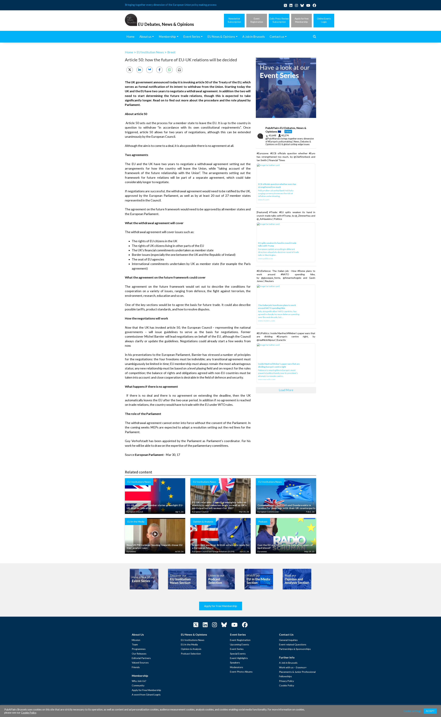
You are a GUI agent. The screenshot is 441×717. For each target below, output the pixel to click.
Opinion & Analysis (191, 648)
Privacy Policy (286, 680)
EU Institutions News (192, 640)
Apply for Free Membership (220, 606)
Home (129, 52)
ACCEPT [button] (430, 711)
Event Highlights (239, 658)
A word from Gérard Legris (146, 694)
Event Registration (240, 640)
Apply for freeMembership (302, 20)
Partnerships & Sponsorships (295, 648)
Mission (136, 640)
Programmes (139, 648)
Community (138, 685)
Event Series (237, 648)
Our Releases (139, 653)
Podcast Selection (191, 653)
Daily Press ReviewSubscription (279, 20)
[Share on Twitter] (129, 70)
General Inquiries (288, 640)
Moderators (236, 667)
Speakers (235, 662)
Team (135, 644)
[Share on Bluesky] (149, 70)
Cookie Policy (286, 685)
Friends (136, 667)
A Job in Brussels (288, 662)
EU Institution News (150, 52)
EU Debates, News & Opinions (166, 24)
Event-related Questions (292, 644)
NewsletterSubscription (234, 20)
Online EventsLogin (324, 20)
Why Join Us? (139, 680)
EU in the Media (189, 644)
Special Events (238, 653)
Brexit (171, 52)
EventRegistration (256, 20)
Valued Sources (140, 662)
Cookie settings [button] (412, 711)
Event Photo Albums (241, 671)
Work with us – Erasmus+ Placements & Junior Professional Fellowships (297, 672)
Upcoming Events (239, 644)
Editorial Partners (141, 658)
